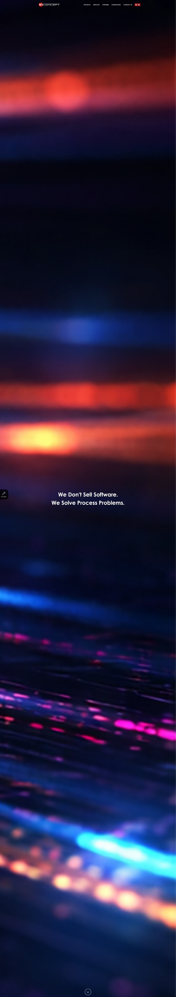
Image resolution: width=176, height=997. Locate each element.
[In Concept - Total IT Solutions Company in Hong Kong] (50, 4)
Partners (105, 4)
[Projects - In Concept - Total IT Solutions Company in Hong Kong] (88, 992)
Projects (87, 4)
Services (96, 4)
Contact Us (127, 4)
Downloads (116, 4)
